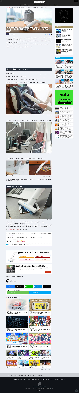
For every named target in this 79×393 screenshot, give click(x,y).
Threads (46, 286)
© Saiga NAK (39, 390)
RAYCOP (50, 153)
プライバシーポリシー (32, 375)
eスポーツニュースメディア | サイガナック (39, 386)
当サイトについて (14, 375)
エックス (19, 286)
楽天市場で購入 (40, 256)
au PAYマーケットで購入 (41, 259)
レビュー (50, 5)
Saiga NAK (39, 2)
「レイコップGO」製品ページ (14, 229)
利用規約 (25, 375)
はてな (36, 286)
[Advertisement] (29, 58)
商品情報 (45, 5)
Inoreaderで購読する (35, 292)
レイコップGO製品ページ (48, 176)
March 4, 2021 (29, 244)
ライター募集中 (40, 375)
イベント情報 (39, 5)
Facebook (10, 286)
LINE (27, 286)
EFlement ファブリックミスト (46, 369)
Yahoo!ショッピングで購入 (26, 259)
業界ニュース (26, 5)
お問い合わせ (21, 375)
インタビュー (56, 5)
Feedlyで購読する (12, 292)
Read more (48, 271)
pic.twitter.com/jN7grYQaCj (20, 241)
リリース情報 (33, 5)
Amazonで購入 (23, 256)
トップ (21, 5)
